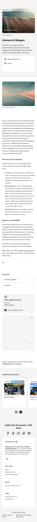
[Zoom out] (32, 347)
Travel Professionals (11, 474)
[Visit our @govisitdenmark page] (23, 433)
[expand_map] (32, 318)
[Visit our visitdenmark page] (18, 433)
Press (7, 469)
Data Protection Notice (7, 516)
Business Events (10, 472)
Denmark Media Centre (12, 485)
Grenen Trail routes (25, 251)
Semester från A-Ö (11, 497)
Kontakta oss (9, 499)
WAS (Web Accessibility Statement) (23, 516)
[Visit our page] (13, 433)
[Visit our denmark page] (7, 433)
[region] (18, 333)
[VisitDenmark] (11, 442)
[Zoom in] (32, 342)
